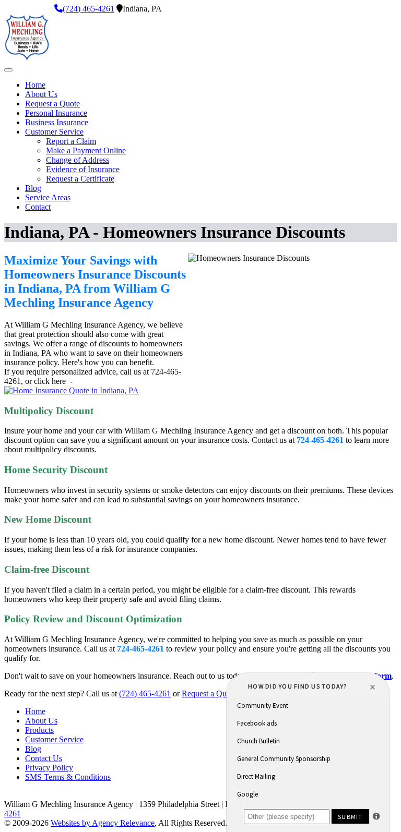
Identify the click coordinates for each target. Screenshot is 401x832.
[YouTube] (32, 8)
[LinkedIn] (24, 8)
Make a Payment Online (86, 150)
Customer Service (54, 131)
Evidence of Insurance (83, 169)
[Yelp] (41, 8)
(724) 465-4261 (88, 8)
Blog (33, 188)
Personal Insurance (56, 112)
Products (39, 730)
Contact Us (43, 758)
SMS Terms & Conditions (68, 777)
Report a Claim (71, 141)
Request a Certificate (80, 178)
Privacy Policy (49, 767)
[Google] (49, 8)
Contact (38, 206)
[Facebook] (7, 8)
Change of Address (77, 159)
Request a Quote (52, 103)
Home (35, 84)
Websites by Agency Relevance (103, 822)
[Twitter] (16, 8)
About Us (41, 94)
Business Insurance (56, 122)
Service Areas (47, 197)
